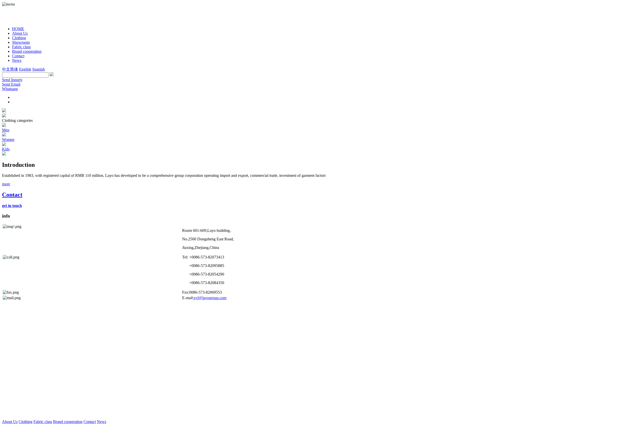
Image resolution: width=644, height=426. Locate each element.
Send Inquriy (12, 80)
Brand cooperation (68, 421)
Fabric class (42, 421)
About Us (10, 421)
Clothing (25, 421)
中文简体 (10, 69)
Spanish (38, 69)
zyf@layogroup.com (210, 298)
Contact (90, 421)
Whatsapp (10, 89)
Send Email (11, 84)
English (25, 69)
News (101, 421)
